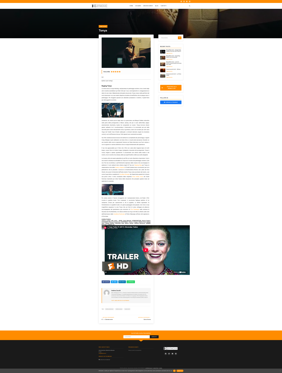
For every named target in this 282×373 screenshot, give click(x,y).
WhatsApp (131, 281)
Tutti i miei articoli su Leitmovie (120, 300)
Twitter (114, 281)
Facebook (106, 281)
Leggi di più (180, 370)
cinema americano (109, 309)
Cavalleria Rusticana (119, 214)
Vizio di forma (147, 319)
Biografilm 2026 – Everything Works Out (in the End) (173, 56)
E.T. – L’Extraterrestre (107, 319)
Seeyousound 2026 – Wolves (173, 69)
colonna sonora (119, 309)
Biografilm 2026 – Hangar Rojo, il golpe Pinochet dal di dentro (173, 50)
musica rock (127, 309)
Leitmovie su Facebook (105, 359)
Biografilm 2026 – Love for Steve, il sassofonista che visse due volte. (173, 63)
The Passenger (135, 209)
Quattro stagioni (119, 167)
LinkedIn (123, 281)
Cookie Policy (155, 368)
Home (131, 5)
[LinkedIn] (190, 1)
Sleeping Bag (138, 165)
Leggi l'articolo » (169, 53)
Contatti (163, 5)
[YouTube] (187, 1)
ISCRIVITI (154, 336)
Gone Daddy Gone (137, 176)
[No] (280, 371)
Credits (160, 368)
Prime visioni (103, 26)
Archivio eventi (148, 5)
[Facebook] (181, 1)
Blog (156, 5)
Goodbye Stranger (125, 174)
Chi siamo (138, 5)
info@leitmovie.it (102, 353)
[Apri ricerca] (190, 6)
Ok (174, 370)
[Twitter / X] (184, 1)
